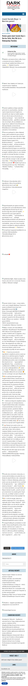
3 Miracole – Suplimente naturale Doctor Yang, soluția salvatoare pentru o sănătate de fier (13, 621)
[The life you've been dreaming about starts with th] (14, 167)
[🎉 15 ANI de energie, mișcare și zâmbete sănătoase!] (14, 509)
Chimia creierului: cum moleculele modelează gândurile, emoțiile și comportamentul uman (11, 580)
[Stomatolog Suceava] (9, 610)
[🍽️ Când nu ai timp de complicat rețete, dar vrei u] (14, 412)
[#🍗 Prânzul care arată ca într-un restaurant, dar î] (14, 436)
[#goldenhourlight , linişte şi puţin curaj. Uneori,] (14, 289)
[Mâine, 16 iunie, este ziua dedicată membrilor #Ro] (14, 338)
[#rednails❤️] (14, 265)
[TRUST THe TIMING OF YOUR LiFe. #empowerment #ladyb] (14, 94)
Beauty (4, 33)
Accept (4, 683)
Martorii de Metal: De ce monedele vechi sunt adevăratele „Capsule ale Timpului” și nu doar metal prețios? (14, 590)
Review (8, 33)
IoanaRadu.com (5, 669)
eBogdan (4, 625)
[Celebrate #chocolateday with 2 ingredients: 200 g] (14, 192)
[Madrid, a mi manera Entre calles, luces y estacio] (14, 70)
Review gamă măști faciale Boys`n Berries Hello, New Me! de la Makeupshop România (13, 38)
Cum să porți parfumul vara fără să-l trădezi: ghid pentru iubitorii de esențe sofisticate (13, 631)
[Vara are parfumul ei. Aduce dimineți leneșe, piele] (14, 143)
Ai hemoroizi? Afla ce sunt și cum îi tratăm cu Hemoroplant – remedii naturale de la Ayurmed (13, 637)
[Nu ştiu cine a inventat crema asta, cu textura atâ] (14, 485)
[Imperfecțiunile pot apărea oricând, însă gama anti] (14, 216)
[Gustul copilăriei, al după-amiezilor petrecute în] (14, 119)
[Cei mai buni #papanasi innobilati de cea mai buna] (14, 241)
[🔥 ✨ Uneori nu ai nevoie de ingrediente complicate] (14, 363)
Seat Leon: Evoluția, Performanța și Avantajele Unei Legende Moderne (13, 643)
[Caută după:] (14, 564)
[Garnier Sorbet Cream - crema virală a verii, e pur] (14, 314)
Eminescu (4, 641)
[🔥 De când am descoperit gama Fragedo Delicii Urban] (14, 387)
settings (3, 680)
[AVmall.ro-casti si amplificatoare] (14, 604)
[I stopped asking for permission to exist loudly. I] (14, 534)
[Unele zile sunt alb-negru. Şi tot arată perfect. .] (14, 460)
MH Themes (22, 651)
